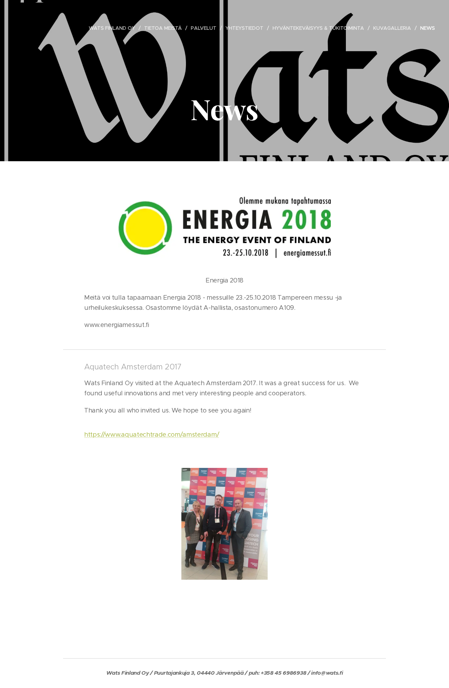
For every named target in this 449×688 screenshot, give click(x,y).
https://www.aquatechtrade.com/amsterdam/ (151, 434)
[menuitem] (114, 28)
